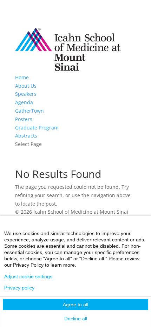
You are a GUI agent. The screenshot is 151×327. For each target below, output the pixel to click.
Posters (23, 119)
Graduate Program (37, 127)
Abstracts (26, 135)
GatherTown (29, 110)
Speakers (26, 94)
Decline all (75, 318)
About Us (26, 85)
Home (22, 77)
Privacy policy (19, 288)
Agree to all (75, 304)
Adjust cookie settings (28, 276)
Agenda (24, 102)
